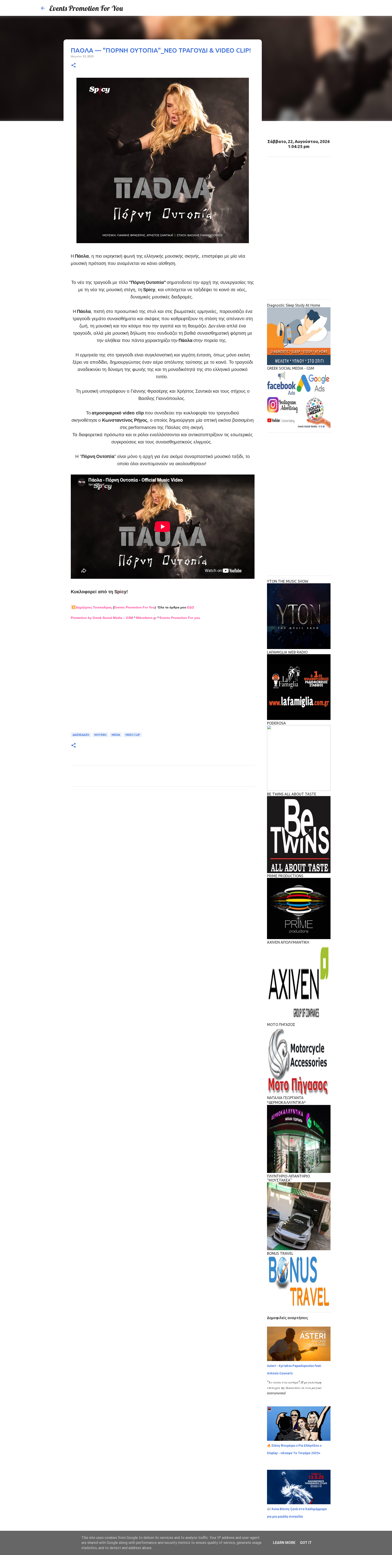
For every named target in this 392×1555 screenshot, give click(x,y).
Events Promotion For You (86, 8)
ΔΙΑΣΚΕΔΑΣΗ (81, 734)
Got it (306, 1542)
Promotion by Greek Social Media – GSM (102, 618)
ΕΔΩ (190, 607)
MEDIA (116, 734)
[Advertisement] (163, 676)
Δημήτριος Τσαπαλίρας (94, 607)
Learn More (284, 1542)
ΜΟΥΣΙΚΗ (100, 734)
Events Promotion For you (179, 618)
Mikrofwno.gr (146, 618)
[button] (73, 66)
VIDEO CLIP (132, 734)
